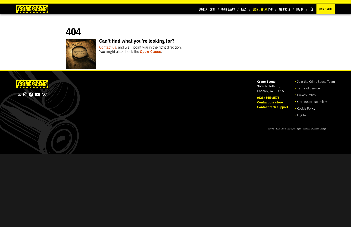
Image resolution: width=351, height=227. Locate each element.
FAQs (244, 9)
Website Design (319, 128)
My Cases (284, 9)
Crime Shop (325, 9)
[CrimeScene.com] (32, 84)
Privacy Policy (306, 95)
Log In (299, 9)
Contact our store (270, 102)
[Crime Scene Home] (32, 9)
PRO (263, 9)
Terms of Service (308, 88)
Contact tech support (272, 107)
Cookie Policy (305, 108)
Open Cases (228, 9)
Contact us (107, 47)
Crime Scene (266, 81)
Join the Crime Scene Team (315, 81)
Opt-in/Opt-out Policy (311, 101)
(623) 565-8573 (268, 97)
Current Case (207, 9)
